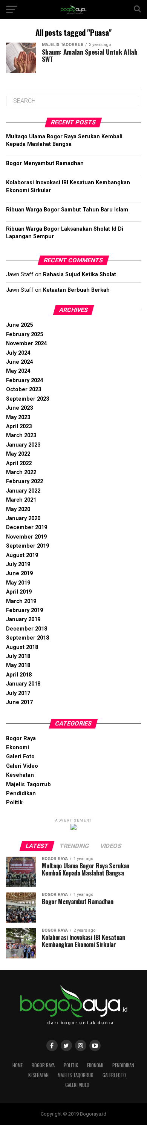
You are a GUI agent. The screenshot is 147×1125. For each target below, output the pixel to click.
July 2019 (18, 564)
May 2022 (18, 454)
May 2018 (18, 665)
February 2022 (24, 481)
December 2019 (26, 527)
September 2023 (27, 399)
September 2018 (27, 638)
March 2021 (21, 500)
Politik (14, 802)
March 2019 (21, 601)
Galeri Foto (20, 756)
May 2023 (18, 417)
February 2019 (24, 610)
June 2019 (19, 573)
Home (17, 1065)
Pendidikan (21, 793)
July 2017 (18, 693)
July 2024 (18, 353)
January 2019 (23, 619)
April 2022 (19, 463)
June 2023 (19, 408)
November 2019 (26, 537)
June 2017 (19, 702)
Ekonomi (17, 747)
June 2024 (19, 362)
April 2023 (19, 426)
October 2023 (23, 389)
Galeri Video (22, 766)
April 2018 (19, 675)
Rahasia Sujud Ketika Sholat (79, 274)
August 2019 (22, 555)
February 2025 (24, 334)
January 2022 (23, 491)
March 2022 (21, 472)
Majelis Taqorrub (28, 784)
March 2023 (21, 435)
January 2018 (23, 684)
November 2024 (26, 343)
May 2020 (18, 509)
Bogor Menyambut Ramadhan (45, 163)
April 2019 (19, 592)
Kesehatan (20, 775)
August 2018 (22, 647)
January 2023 (23, 445)
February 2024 (24, 380)
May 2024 (18, 371)
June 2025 (19, 325)
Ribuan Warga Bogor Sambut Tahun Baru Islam (67, 210)
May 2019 (18, 583)
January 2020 (23, 518)
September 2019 (27, 546)
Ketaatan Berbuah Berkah (76, 290)
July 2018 (18, 656)
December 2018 (26, 629)
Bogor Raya (21, 738)
